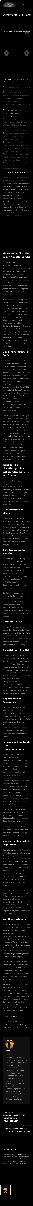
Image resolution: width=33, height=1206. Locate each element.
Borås (9, 1022)
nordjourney (20, 1154)
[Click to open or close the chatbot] (5, 1190)
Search (29, 5)
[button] (16, 1176)
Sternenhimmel (22, 1028)
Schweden (14, 1016)
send (19, 1177)
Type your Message (8, 1174)
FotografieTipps (19, 1022)
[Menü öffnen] (23, 5)
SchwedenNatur (9, 1028)
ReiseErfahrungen (22, 1025)
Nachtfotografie (8, 1025)
